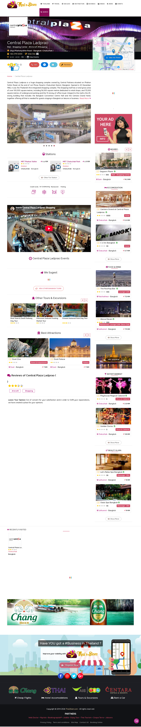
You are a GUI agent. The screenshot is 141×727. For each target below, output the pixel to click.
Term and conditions (61, 723)
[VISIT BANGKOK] (114, 354)
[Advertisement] (113, 92)
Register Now (71, 665)
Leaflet (119, 69)
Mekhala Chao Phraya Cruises (22, 318)
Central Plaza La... (15, 547)
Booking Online (96, 723)
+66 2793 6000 (16, 54)
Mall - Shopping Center (121, 175)
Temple (86, 362)
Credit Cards (34, 187)
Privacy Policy (45, 723)
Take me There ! (115, 58)
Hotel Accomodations (56, 698)
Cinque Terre (98, 718)
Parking (63, 187)
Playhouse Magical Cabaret (112, 395)
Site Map (74, 723)
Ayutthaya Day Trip (70, 318)
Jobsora (108, 718)
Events (120, 4)
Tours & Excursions (88, 698)
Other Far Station (50, 177)
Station (24, 166)
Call (35, 65)
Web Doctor (34, 718)
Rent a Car (119, 698)
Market (44, 362)
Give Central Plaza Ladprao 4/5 (17, 64)
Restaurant (54, 187)
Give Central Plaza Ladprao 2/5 (12, 385)
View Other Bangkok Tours (50, 288)
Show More (114, 259)
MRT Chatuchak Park (71, 161)
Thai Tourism (86, 718)
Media (102, 4)
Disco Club (125, 324)
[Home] (22, 4)
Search (45, 12)
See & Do (67, 4)
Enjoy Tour (74, 718)
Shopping (43, 47)
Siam (100, 179)
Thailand (46, 4)
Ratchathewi (15, 367)
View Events (34, 57)
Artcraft (33, 47)
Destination (79, 4)
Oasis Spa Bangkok (109, 502)
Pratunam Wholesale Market (25, 359)
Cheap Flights (24, 698)
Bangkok (34, 169)
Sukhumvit (102, 329)
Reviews (67, 65)
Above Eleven (106, 319)
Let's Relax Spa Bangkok (111, 472)
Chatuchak (25, 169)
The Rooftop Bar (108, 288)
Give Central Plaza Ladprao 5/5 (20, 64)
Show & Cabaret (122, 399)
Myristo (43, 718)
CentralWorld (106, 171)
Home (9, 76)
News (111, 4)
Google (131, 69)
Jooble (66, 718)
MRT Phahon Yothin (29, 161)
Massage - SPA (123, 475)
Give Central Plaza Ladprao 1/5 (8, 64)
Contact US (84, 723)
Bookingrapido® (55, 718)
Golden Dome (106, 426)
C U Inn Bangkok (108, 243)
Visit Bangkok (113, 359)
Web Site (32, 54)
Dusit (54, 367)
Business (91, 4)
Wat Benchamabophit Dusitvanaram (70, 359)
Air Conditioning (45, 187)
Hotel (127, 215)
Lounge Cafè (124, 292)
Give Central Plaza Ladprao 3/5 (14, 64)
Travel (56, 4)
